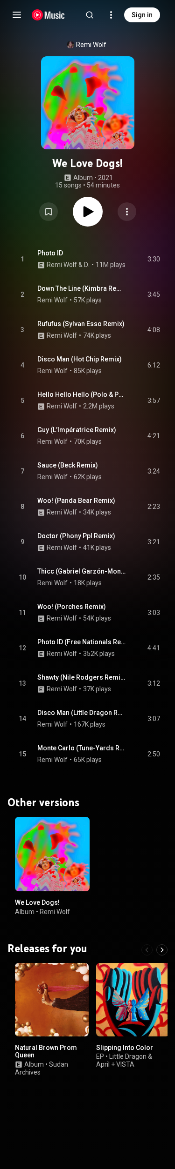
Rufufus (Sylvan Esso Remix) (81, 323)
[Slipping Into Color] (133, 999)
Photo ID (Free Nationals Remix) (81, 642)
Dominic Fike (87, 264)
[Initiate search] (89, 14)
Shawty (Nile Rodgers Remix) (81, 677)
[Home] (48, 14)
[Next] (162, 949)
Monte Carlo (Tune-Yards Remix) (81, 748)
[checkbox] (153, 259)
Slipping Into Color (124, 1047)
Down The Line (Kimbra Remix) (81, 288)
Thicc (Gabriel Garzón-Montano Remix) (81, 571)
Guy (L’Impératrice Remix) (76, 430)
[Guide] (16, 14)
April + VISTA (115, 1064)
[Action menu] (127, 211)
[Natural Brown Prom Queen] (52, 999)
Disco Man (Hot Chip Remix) (79, 359)
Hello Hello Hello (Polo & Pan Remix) (81, 394)
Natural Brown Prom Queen (46, 1051)
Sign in (142, 15)
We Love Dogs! (37, 902)
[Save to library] (48, 211)
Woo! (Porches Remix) (71, 606)
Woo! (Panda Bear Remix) (76, 500)
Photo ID (50, 253)
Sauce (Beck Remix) (67, 465)
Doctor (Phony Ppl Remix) (76, 536)
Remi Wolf (91, 44)
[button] (48, 211)
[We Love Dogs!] (52, 854)
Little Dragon (128, 1056)
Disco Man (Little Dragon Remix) (81, 712)
